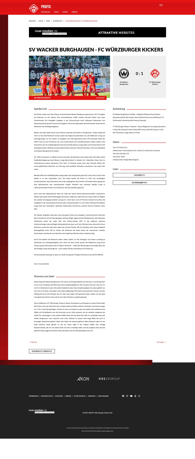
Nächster (33, 342)
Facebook (123, 396)
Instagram (127, 396)
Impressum (33, 396)
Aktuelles (45, 12)
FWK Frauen (103, 396)
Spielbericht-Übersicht (42, 351)
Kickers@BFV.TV (139, 182)
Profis (46, 6)
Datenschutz (47, 396)
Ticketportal (80, 396)
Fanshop (92, 396)
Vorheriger (161, 342)
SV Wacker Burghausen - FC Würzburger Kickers (81, 21)
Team (56, 12)
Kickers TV (139, 175)
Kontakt (59, 396)
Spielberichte (57, 21)
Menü (161, 5)
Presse (74, 12)
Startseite (32, 21)
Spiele (65, 12)
